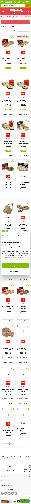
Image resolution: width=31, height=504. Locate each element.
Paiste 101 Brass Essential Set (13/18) (23, 347)
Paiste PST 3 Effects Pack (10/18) (8, 182)
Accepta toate (15, 265)
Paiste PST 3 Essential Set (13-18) (8, 389)
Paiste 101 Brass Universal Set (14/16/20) (8, 141)
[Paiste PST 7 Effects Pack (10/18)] (8, 332)
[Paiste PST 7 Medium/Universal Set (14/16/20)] (23, 126)
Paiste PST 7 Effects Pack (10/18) (8, 347)
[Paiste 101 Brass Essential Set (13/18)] (23, 332)
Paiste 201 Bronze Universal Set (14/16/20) (23, 223)
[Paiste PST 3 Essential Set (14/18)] (23, 43)
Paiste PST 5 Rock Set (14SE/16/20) (8, 306)
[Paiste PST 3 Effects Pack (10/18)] (8, 167)
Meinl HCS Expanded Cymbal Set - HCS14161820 (23, 428)
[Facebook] (2, 493)
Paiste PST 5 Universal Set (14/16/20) (23, 306)
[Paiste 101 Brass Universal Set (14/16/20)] (8, 126)
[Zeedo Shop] (8, 2)
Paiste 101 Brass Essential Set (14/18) (8, 99)
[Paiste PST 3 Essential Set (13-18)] (8, 374)
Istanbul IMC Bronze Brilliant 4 (8, 223)
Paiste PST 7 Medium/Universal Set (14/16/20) (23, 141)
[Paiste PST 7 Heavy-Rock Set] (23, 374)
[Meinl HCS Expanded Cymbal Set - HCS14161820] (23, 415)
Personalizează (14, 271)
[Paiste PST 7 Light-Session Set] (8, 415)
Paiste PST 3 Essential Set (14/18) (23, 58)
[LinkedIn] (12, 493)
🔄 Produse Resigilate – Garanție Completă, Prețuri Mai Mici (15, 11)
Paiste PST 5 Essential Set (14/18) (8, 58)
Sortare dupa (13, 30)
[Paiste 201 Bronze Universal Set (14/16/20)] (23, 208)
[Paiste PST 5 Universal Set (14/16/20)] (23, 291)
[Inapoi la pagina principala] (1, 17)
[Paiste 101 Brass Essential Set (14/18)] (8, 84)
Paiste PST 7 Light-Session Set (8, 430)
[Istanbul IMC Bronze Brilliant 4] (8, 208)
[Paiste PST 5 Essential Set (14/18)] (8, 43)
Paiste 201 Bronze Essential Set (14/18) (23, 99)
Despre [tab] (26, 236)
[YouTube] (9, 493)
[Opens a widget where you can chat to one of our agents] (24, 501)
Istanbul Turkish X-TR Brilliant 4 (23, 182)
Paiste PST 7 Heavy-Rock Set (23, 389)
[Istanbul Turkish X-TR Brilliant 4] (23, 167)
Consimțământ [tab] (6, 236)
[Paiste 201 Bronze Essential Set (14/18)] (23, 84)
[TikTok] (16, 493)
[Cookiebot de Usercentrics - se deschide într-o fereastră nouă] (22, 231)
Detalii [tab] (17, 236)
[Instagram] (5, 493)
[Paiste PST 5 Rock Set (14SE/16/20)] (8, 291)
